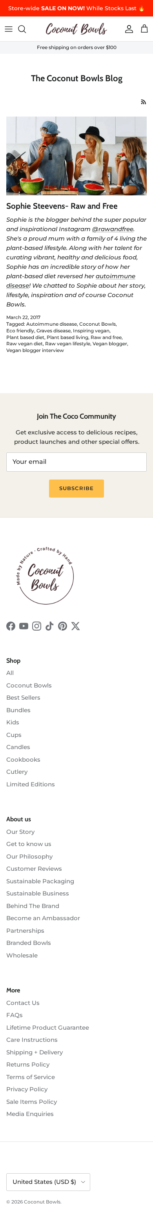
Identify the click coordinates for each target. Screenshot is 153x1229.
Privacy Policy (26, 1089)
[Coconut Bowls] (76, 28)
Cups (14, 734)
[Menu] (8, 29)
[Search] (26, 29)
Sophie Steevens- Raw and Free (62, 206)
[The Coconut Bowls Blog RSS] (144, 102)
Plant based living (67, 337)
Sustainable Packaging (40, 881)
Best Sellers (23, 697)
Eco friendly (20, 331)
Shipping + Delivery (34, 1052)
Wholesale (22, 955)
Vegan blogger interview (35, 350)
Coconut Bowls (97, 324)
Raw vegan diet (24, 343)
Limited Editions (30, 784)
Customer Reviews (34, 868)
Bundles (18, 710)
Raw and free (106, 337)
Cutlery (16, 771)
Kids (12, 722)
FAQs (14, 1015)
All (10, 672)
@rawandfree (112, 229)
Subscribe (76, 488)
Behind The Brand (32, 906)
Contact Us (23, 1003)
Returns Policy (27, 1064)
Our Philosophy (29, 856)
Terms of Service (30, 1077)
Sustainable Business (37, 893)
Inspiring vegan (91, 331)
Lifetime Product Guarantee (47, 1027)
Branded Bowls (28, 942)
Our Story (20, 831)
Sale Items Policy (31, 1101)
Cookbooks (23, 759)
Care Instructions (32, 1039)
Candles (18, 747)
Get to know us (28, 844)
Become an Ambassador (43, 918)
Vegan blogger (110, 343)
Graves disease (53, 331)
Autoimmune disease (51, 324)
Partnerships (25, 930)
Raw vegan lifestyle (67, 343)
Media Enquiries (30, 1114)
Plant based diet (25, 337)
